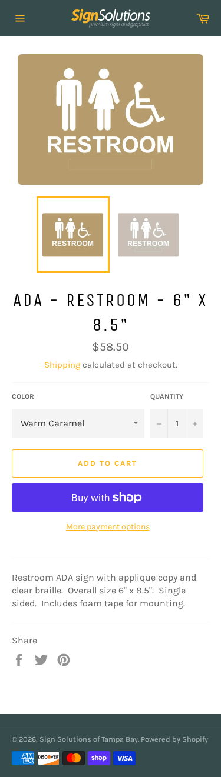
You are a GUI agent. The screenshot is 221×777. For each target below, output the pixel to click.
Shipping (62, 364)
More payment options (108, 527)
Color (23, 396)
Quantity (166, 396)
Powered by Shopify (174, 739)
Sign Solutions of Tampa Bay (88, 739)
